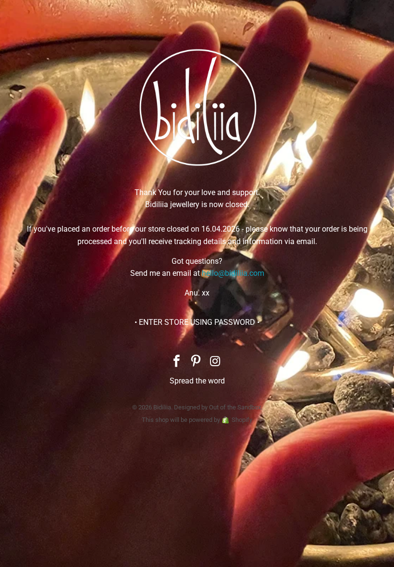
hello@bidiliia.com (233, 273)
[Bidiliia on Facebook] (177, 362)
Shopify (242, 419)
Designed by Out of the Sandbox (217, 407)
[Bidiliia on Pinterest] (196, 362)
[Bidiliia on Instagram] (215, 362)
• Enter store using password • (197, 322)
